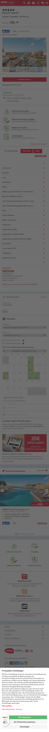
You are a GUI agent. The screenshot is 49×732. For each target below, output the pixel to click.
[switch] (5, 722)
